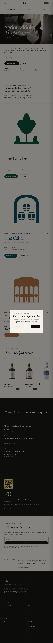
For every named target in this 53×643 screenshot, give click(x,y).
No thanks (15, 329)
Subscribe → (36, 326)
